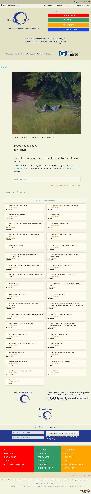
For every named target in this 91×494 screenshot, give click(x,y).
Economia (69, 450)
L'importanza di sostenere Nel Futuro (63, 245)
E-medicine (43, 453)
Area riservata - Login (11, 5)
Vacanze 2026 (55, 215)
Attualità (69, 468)
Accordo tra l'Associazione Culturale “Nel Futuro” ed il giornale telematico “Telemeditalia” (67, 304)
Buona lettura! (55, 371)
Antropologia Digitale (15, 464)
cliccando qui (20, 169)
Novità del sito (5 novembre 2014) (21, 371)
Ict (5, 450)
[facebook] (17, 192)
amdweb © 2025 (85, 476)
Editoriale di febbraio (16, 352)
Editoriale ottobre (15, 380)
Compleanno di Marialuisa (18, 205)
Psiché (41, 461)
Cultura (42, 450)
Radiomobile (10, 453)
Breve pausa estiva (16, 245)
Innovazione (10, 457)
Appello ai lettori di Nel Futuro (60, 234)
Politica (69, 453)
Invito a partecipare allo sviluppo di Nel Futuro (25, 265)
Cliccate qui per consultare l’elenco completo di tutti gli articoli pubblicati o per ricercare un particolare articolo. (68, 393)
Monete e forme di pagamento (61, 314)
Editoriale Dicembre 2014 (18, 362)
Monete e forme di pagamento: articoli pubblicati (26, 314)
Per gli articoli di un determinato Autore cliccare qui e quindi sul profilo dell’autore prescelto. (67, 399)
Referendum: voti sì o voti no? (19, 294)
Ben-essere (43, 457)
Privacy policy (50, 483)
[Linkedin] (21, 192)
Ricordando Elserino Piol (59, 224)
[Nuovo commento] (20, 179)
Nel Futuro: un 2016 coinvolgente (21, 323)
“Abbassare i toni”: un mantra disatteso (64, 205)
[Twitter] (25, 192)
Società (68, 457)
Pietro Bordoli (13, 207)
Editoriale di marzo (57, 343)
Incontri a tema (45, 468)
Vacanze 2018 (14, 283)
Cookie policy (40, 483)
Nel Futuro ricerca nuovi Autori (61, 265)
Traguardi (43, 464)
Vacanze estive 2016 (57, 294)
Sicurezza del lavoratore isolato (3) (62, 274)
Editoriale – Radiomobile (59, 334)
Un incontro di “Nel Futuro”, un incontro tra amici (26, 274)
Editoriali (4, 67)
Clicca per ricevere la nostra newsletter (62, 433)
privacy (72, 436)
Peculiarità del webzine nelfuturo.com (22, 343)
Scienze (8, 461)
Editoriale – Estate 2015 (17, 334)
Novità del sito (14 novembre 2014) (62, 362)
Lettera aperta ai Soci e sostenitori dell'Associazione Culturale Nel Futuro (63, 324)
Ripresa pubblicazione (17, 215)
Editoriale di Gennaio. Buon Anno (62, 352)
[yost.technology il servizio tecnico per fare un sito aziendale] (85, 492)
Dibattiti (69, 461)
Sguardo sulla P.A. (74, 464)
